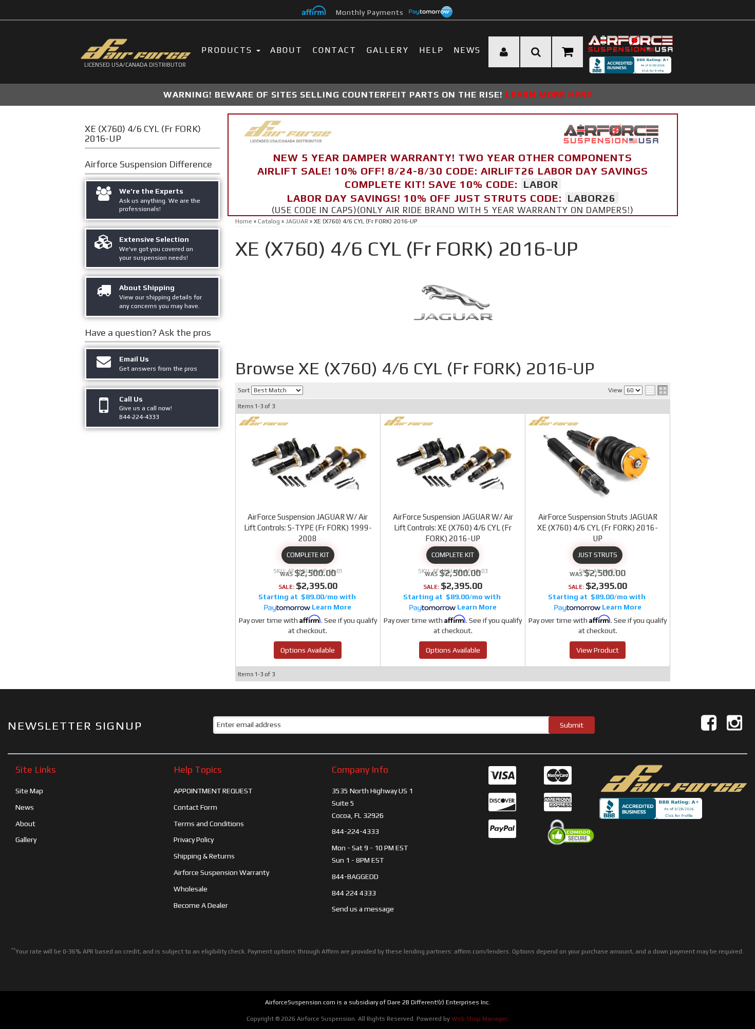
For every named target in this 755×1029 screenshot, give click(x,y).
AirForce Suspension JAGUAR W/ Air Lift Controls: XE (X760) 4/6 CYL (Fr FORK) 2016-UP (453, 527)
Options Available (307, 650)
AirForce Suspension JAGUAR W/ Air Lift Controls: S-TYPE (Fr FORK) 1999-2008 (308, 527)
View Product (597, 650)
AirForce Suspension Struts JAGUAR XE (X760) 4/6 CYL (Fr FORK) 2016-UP (597, 527)
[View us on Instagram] (734, 722)
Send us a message (363, 909)
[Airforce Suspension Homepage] (673, 778)
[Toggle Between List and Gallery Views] (656, 390)
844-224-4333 (355, 831)
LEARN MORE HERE (548, 94)
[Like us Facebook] (708, 722)
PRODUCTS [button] (228, 50)
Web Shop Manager (479, 1018)
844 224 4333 (354, 893)
